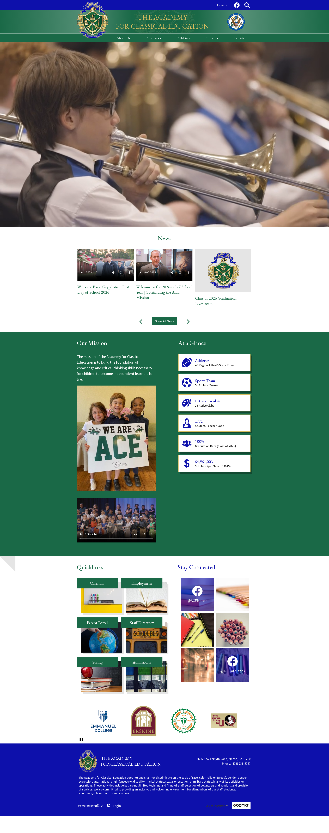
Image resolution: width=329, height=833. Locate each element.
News (164, 238)
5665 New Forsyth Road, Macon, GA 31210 (224, 759)
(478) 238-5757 (241, 763)
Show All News (164, 321)
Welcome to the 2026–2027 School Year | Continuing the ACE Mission (164, 292)
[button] (123, 38)
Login (114, 806)
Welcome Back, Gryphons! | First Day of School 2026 (103, 289)
